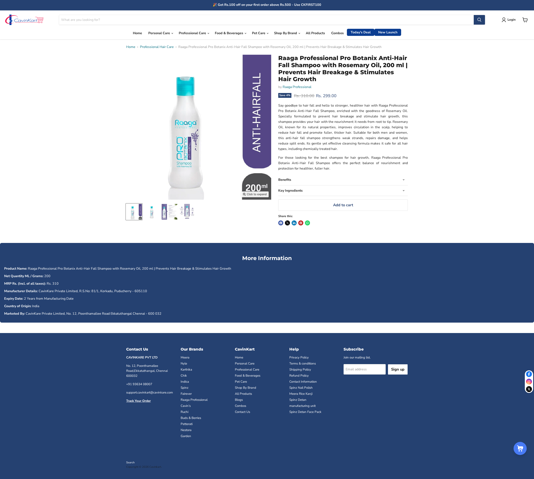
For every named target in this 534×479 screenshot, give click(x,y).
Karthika (186, 369)
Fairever (186, 394)
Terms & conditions (302, 363)
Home (137, 33)
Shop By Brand (286, 33)
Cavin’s (186, 406)
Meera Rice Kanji (300, 394)
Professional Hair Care (157, 47)
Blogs (239, 400)
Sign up (397, 369)
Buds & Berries (191, 418)
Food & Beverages (229, 33)
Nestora (186, 430)
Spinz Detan (297, 400)
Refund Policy (299, 375)
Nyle (184, 363)
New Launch (387, 32)
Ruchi (184, 412)
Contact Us (242, 412)
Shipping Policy (300, 369)
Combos (337, 33)
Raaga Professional (297, 87)
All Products (315, 33)
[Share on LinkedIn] (294, 222)
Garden (186, 436)
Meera (185, 357)
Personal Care (159, 33)
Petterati (187, 424)
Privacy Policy (299, 357)
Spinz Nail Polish (301, 388)
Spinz (184, 388)
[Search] (479, 20)
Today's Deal (361, 32)
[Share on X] (287, 222)
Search (130, 462)
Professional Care (193, 33)
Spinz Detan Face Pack (305, 412)
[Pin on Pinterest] (300, 222)
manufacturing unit (302, 406)
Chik (184, 375)
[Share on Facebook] (280, 222)
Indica (185, 382)
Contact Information (303, 382)
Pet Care (259, 33)
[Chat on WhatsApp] (307, 222)
